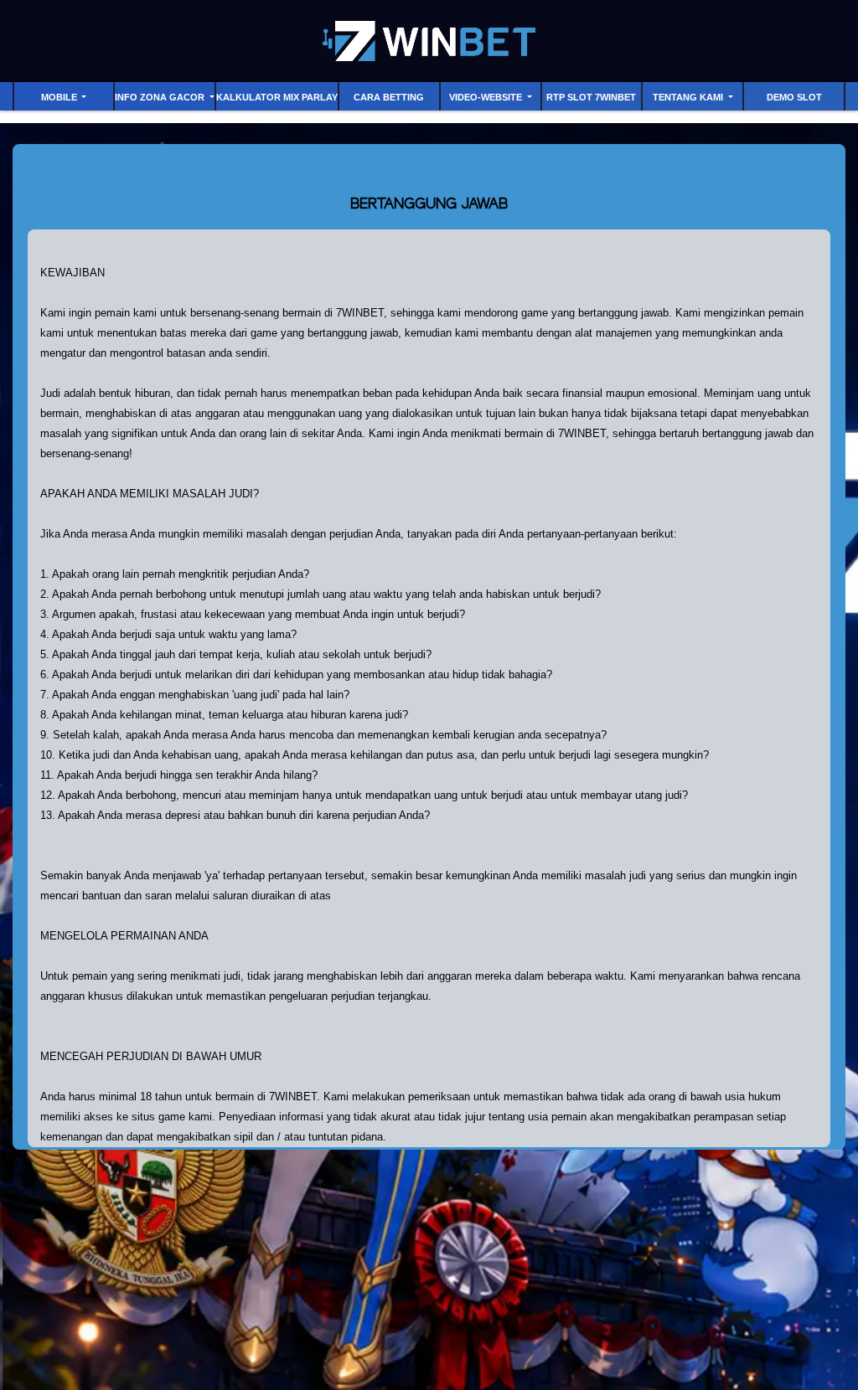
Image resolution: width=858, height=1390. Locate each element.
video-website (487, 97)
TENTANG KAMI (689, 97)
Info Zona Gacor (161, 97)
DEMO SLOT (794, 97)
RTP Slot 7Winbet (591, 97)
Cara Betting (389, 97)
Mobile (60, 97)
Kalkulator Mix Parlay (277, 97)
